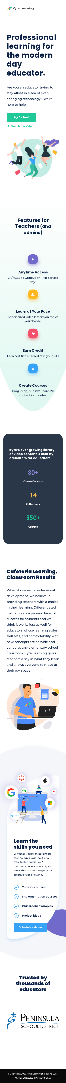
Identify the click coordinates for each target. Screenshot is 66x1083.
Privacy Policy (43, 1078)
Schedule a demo (30, 927)
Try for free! (21, 117)
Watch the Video (20, 126)
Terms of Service (24, 1078)
